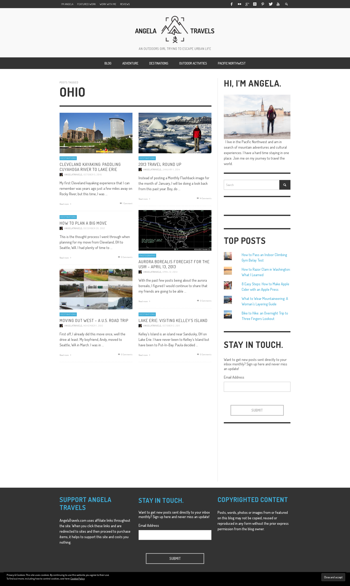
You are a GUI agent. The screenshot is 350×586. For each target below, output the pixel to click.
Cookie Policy (77, 578)
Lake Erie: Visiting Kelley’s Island (173, 320)
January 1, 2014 (171, 169)
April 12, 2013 (169, 272)
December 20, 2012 (94, 228)
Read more (64, 204)
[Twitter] (270, 4)
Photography (147, 255)
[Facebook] (231, 4)
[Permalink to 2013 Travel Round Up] (175, 132)
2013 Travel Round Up (160, 164)
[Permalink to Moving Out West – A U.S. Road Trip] (96, 289)
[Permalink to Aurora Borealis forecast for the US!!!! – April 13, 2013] (175, 230)
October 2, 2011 (171, 325)
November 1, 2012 (93, 325)
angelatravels (73, 174)
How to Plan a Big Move (83, 223)
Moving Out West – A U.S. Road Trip (94, 320)
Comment (127, 203)
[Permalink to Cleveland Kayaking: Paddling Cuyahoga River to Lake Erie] (96, 132)
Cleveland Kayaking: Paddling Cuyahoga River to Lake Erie (90, 166)
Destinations (68, 158)
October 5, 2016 (92, 174)
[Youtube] (278, 4)
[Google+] (247, 4)
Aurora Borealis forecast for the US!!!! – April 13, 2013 (174, 264)
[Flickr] (239, 4)
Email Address (234, 377)
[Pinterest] (263, 4)
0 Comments (205, 300)
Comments (205, 198)
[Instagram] (255, 4)
